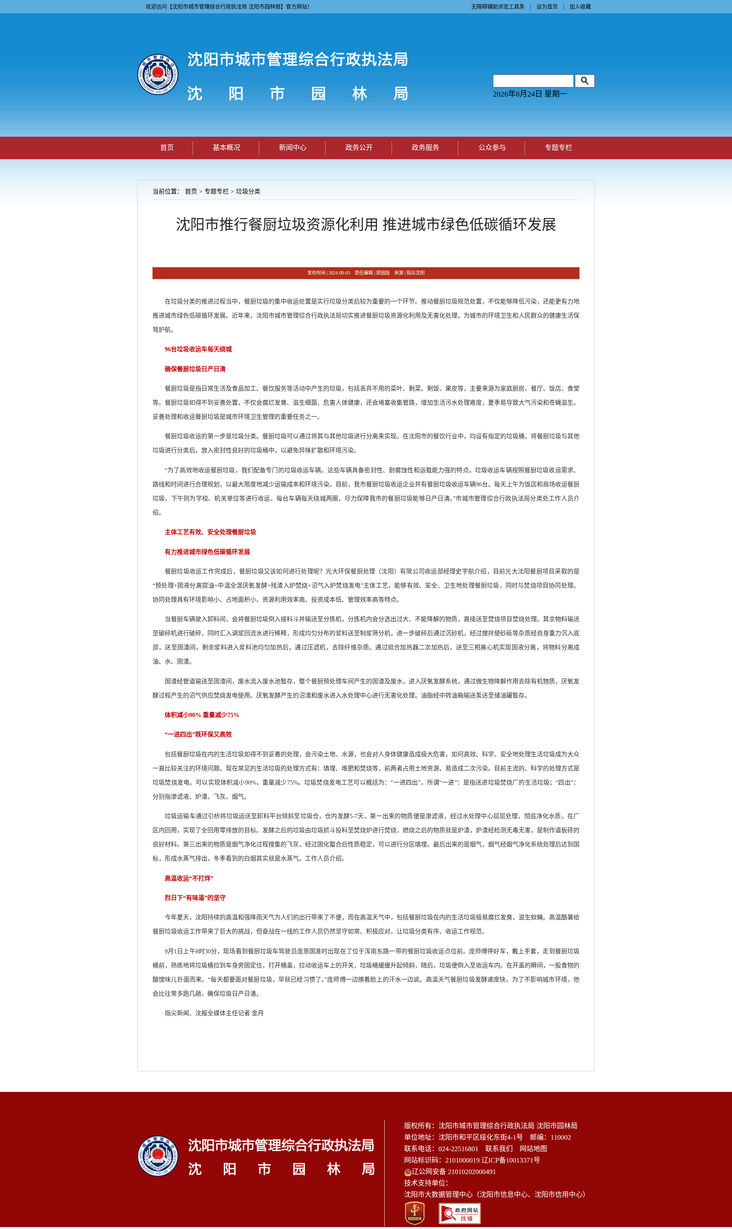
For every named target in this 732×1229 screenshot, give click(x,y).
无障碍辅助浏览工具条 (498, 7)
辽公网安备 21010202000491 (454, 1172)
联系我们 (499, 1149)
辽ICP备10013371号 (511, 1160)
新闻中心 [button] (293, 148)
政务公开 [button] (359, 148)
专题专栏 (216, 191)
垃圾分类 (248, 191)
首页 (167, 148)
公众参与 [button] (492, 148)
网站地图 (533, 1149)
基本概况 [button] (226, 148)
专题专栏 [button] (558, 148)
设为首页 (547, 7)
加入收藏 (580, 7)
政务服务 (425, 148)
